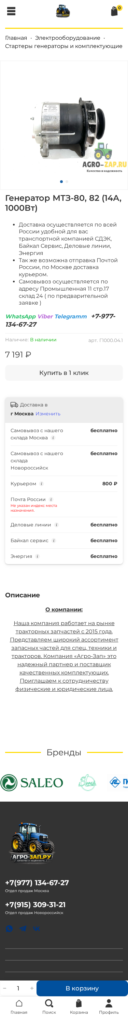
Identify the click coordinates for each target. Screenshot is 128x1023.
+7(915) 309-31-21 (35, 904)
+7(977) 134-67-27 (37, 882)
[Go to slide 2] (67, 181)
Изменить (47, 414)
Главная (16, 38)
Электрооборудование (67, 38)
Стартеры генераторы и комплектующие (64, 46)
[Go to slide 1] (61, 181)
